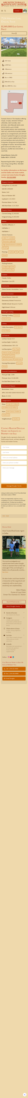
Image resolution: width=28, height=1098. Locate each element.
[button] (14, 102)
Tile (16, 252)
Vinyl (21, 252)
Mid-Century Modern (13, 411)
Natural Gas (6, 319)
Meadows (16, 419)
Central (16, 315)
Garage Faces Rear (8, 270)
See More (5, 572)
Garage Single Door (8, 266)
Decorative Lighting (9, 241)
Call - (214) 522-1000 (12, 669)
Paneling (5, 248)
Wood (5, 255)
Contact (17, 11)
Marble (11, 252)
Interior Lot (6, 352)
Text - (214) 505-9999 (12, 673)
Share (13, 33)
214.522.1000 (11, 177)
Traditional (6, 415)
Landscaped (15, 352)
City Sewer (18, 327)
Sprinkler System (8, 359)
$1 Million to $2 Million (10, 407)
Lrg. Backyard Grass (8, 356)
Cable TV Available (8, 238)
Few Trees (16, 349)
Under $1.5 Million (12, 404)
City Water (6, 330)
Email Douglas (10, 678)
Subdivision (18, 359)
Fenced (19, 363)
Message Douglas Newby (14, 486)
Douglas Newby (6, 527)
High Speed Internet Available (12, 244)
